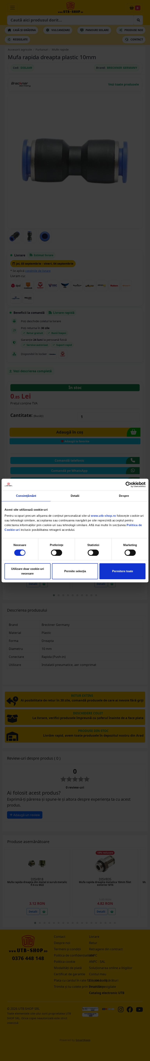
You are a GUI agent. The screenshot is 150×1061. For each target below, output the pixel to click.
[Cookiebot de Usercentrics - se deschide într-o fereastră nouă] (128, 484)
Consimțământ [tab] (26, 495)
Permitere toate (122, 571)
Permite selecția (75, 571)
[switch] (56, 553)
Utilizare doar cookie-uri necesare (27, 571)
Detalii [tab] (75, 495)
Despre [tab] (124, 495)
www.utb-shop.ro (103, 515)
